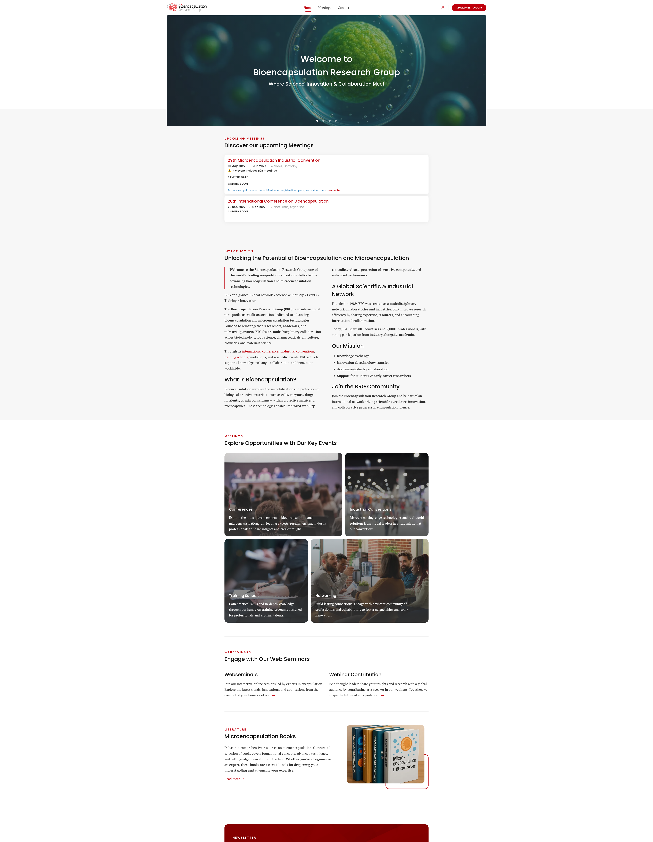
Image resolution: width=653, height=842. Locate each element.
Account (442, 7)
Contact (343, 7)
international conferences (261, 351)
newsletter (334, 190)
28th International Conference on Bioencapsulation (278, 201)
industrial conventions (297, 351)
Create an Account (469, 8)
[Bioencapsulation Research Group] (187, 8)
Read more (232, 779)
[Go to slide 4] (336, 121)
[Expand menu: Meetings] (333, 8)
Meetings (324, 7)
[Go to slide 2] (323, 121)
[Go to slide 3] (330, 121)
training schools (236, 357)
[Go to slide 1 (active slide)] (317, 121)
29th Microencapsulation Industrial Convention (274, 160)
